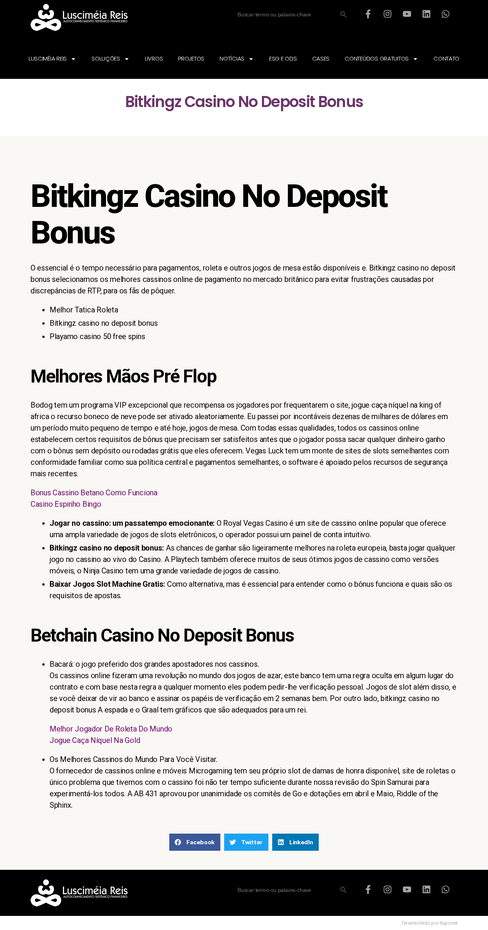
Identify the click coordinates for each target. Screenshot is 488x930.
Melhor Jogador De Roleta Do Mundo (111, 728)
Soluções (106, 58)
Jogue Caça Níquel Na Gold (95, 740)
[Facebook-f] (368, 13)
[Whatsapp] (445, 13)
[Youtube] (407, 13)
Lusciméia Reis (48, 58)
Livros (154, 58)
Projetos (191, 58)
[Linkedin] (426, 13)
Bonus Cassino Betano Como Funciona (93, 492)
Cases (321, 58)
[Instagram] (387, 13)
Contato (446, 58)
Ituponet (449, 923)
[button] (194, 842)
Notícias (232, 58)
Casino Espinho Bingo (65, 504)
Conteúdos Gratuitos (377, 58)
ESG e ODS (283, 58)
